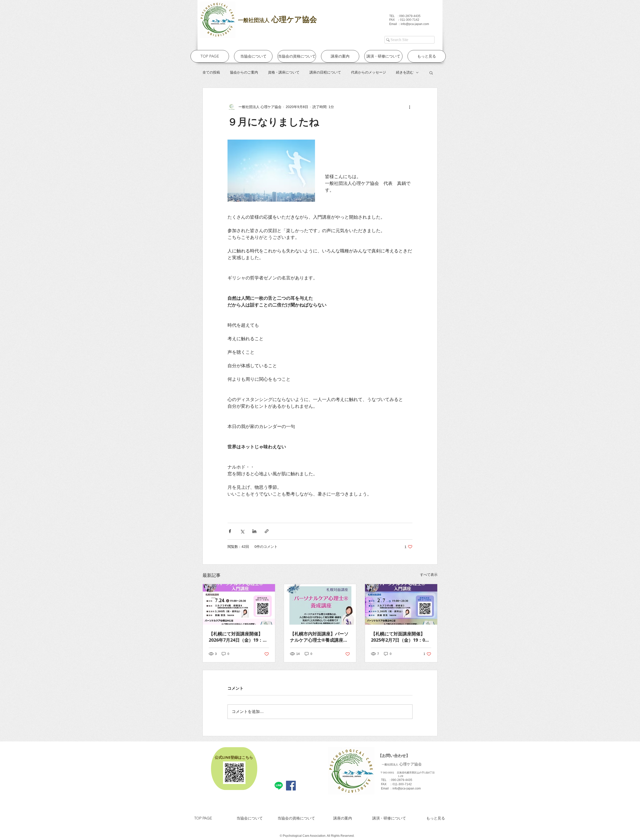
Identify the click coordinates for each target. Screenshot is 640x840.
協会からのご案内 (244, 72)
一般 (243, 20)
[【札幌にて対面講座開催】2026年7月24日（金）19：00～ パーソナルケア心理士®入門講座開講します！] (239, 604)
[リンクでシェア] (266, 531)
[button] (431, 73)
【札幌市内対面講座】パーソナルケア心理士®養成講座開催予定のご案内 (319, 637)
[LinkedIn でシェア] (254, 531)
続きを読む (405, 72)
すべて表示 (429, 575)
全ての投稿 (211, 72)
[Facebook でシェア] (230, 531)
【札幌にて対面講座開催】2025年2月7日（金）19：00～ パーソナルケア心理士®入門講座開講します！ (400, 637)
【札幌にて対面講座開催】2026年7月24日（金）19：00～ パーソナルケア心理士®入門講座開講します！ (238, 637)
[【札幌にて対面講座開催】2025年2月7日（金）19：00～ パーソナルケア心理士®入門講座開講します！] (401, 604)
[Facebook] (291, 785)
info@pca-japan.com (415, 24)
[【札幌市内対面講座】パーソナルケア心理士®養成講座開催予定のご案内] (320, 604)
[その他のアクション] (409, 107)
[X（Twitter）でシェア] (242, 531)
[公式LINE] (279, 785)
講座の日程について (325, 72)
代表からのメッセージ (368, 72)
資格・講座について (284, 72)
